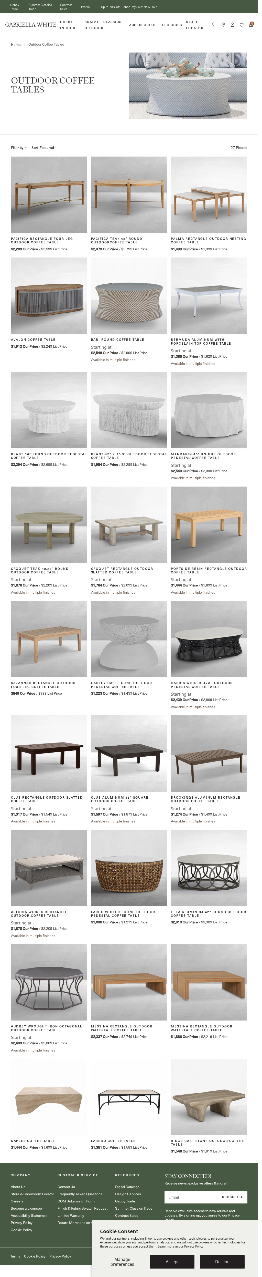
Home (16, 44)
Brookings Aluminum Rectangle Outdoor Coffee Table (206, 799)
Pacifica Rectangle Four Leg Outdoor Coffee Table (42, 240)
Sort (34, 147)
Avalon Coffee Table (33, 339)
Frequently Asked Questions (80, 1194)
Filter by (17, 147)
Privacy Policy (193, 1246)
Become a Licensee (26, 1208)
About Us (18, 1186)
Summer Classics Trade (133, 1208)
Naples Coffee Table (33, 1140)
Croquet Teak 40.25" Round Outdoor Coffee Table (40, 570)
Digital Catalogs (127, 1186)
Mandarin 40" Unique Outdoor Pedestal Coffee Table (203, 456)
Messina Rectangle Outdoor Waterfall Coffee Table (121, 1028)
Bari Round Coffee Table (118, 339)
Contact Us (66, 1186)
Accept (172, 1261)
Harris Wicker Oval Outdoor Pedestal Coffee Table (202, 684)
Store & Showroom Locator (32, 1194)
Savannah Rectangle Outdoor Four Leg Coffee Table (43, 684)
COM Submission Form (76, 1201)
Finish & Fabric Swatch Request (82, 1208)
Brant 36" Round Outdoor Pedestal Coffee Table (49, 456)
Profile (85, 7)
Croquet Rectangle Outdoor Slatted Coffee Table (122, 570)
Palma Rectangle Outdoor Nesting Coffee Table (208, 240)
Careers (17, 1201)
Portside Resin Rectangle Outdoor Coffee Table (209, 570)
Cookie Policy (21, 1229)
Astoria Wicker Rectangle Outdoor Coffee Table (39, 914)
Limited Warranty (71, 1215)
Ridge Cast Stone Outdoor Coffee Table (207, 1142)
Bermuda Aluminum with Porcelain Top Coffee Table (201, 341)
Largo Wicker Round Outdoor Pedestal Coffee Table (123, 914)
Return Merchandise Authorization (85, 1222)
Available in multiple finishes (113, 359)
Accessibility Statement (29, 1215)
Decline (222, 1261)
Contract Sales (66, 7)
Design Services (128, 1194)
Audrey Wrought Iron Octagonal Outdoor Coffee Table (47, 1028)
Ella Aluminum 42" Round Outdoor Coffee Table (208, 914)
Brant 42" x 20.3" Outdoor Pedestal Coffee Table (129, 456)
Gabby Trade (14, 7)
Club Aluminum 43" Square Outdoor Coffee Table (120, 799)
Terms (15, 1256)
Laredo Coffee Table (113, 1140)
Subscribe (233, 1196)
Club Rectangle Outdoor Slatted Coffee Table (47, 799)
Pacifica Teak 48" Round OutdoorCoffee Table (117, 240)
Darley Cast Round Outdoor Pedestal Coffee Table (121, 684)
